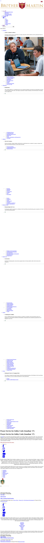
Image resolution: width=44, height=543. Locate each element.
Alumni (6, 24)
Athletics (6, 20)
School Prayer (9, 255)
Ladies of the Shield (10, 365)
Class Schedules (9, 307)
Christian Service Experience (12, 251)
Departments (9, 79)
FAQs (8, 136)
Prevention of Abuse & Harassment (13, 253)
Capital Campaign (10, 425)
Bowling (8, 190)
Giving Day (9, 420)
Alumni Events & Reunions (11, 359)
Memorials (8, 424)
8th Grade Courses (10, 80)
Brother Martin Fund (10, 419)
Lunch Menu (9, 308)
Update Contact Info (10, 363)
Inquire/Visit (9, 135)
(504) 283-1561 (3, 536)
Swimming (9, 199)
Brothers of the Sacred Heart (12, 250)
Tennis (8, 200)
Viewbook (8, 138)
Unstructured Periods (10, 83)
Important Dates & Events (11, 134)
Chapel (6, 22)
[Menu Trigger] (41, 1)
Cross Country (9, 191)
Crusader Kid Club (10, 133)
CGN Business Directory (11, 369)
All (5, 18)
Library (8, 82)
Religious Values (5, 204)
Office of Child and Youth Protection (7, 498)
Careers (4, 477)
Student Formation (10, 303)
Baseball (8, 188)
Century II (8, 367)
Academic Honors (10, 78)
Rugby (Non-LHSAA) (11, 203)
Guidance (8, 81)
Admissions (5, 85)
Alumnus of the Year (10, 366)
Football (8, 192)
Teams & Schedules (10, 146)
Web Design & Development (29, 500)
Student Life (5, 256)
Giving (4, 371)
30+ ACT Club (9, 84)
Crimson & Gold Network (11, 368)
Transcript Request (10, 364)
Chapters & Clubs (10, 360)
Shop (4, 16)
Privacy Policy (15, 500)
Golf (7, 193)
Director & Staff (9, 361)
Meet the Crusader (10, 310)
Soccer (8, 198)
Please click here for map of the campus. (7, 442)
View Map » (2, 494)
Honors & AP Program (11, 77)
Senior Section (9, 309)
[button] (3, 28)
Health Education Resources (11, 306)
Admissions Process (10, 132)
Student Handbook (10, 304)
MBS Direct (7, 12)
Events (6, 21)
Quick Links (5, 15)
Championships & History (11, 147)
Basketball (8, 189)
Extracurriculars (8, 23)
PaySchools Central (8, 13)
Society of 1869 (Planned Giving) (12, 379)
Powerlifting (9, 194)
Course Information (10, 76)
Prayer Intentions (10, 252)
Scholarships (9, 423)
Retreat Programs (10, 254)
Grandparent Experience (11, 427)
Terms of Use (21, 500)
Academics (4, 30)
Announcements (9, 305)
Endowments (9, 422)
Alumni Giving (9, 370)
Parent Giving (9, 426)
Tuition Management (8, 14)
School (6, 19)
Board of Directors (10, 362)
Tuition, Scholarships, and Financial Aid (13, 137)
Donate (8, 378)
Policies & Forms (10, 148)
